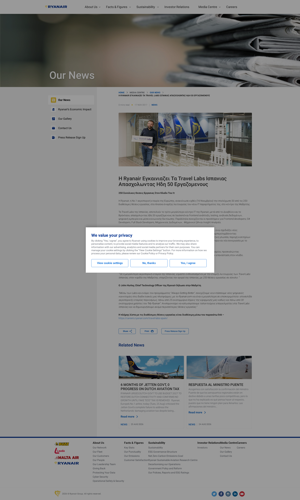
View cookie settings (110, 263)
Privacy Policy (165, 253)
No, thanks (149, 263)
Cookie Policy (148, 253)
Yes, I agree (188, 263)
